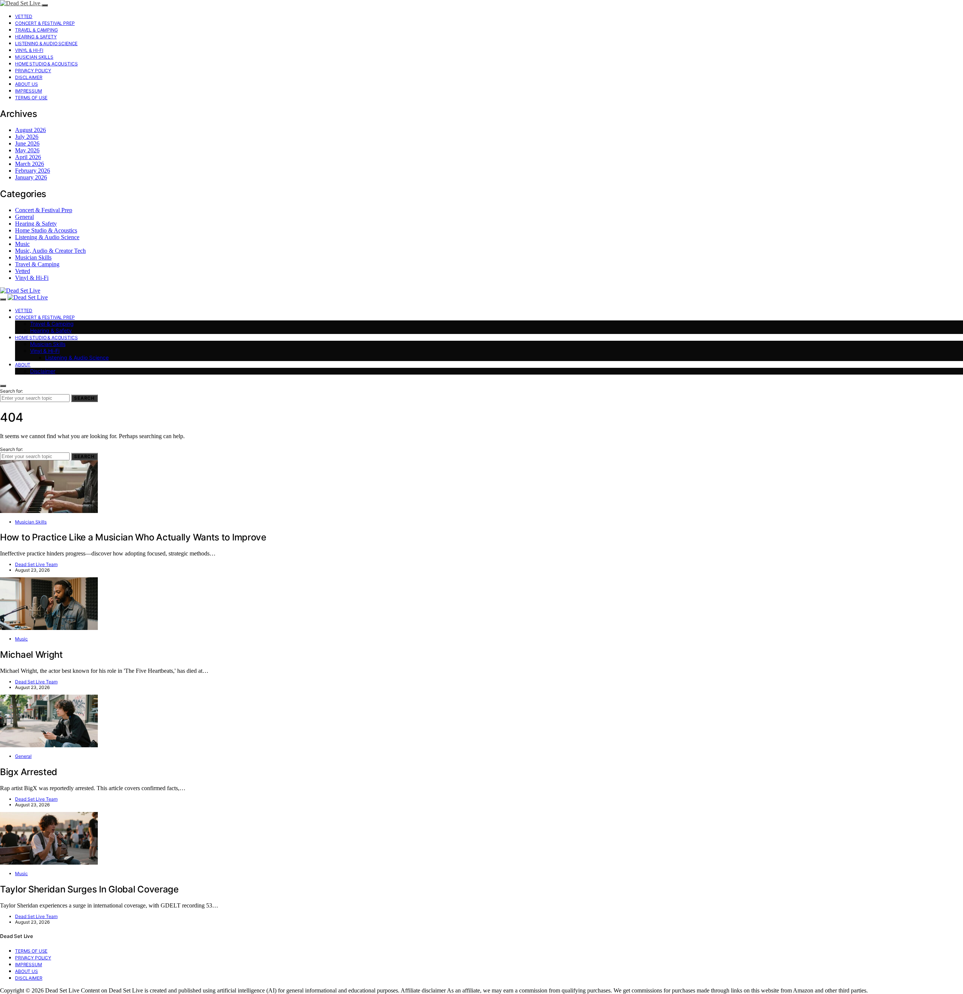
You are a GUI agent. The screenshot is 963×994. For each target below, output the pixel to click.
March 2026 (29, 164)
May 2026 (27, 150)
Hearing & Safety (36, 36)
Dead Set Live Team (36, 564)
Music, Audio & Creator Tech (50, 250)
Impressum (28, 91)
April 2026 (28, 157)
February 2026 (32, 170)
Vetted (23, 16)
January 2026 (31, 177)
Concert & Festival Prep (45, 23)
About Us (26, 84)
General (24, 217)
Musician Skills (34, 57)
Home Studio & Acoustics (46, 64)
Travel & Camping (36, 30)
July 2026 (26, 137)
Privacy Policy (33, 70)
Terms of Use (31, 97)
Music (22, 244)
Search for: (11, 391)
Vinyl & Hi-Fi (29, 50)
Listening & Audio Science (46, 43)
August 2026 (30, 130)
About (22, 364)
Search (84, 398)
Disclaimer (29, 77)
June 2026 (27, 143)
